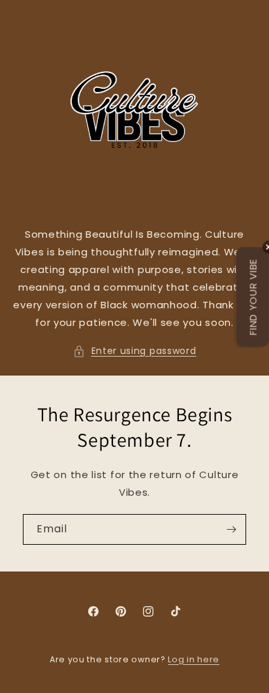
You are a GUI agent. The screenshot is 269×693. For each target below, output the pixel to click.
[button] (135, 351)
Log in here (193, 659)
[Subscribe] (231, 529)
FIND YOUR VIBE (253, 297)
